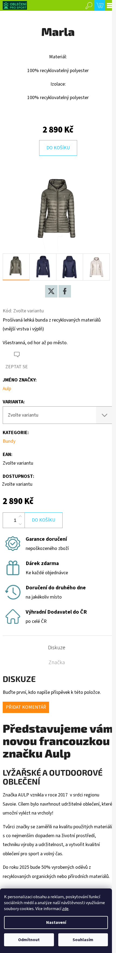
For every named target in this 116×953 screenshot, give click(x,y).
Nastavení (56, 922)
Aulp (7, 388)
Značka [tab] (57, 662)
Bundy (9, 441)
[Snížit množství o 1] (20, 524)
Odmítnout (29, 940)
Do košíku (58, 147)
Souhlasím (83, 940)
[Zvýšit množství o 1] (20, 516)
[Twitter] (51, 291)
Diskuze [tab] (56, 648)
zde (65, 909)
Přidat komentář (26, 707)
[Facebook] (65, 291)
